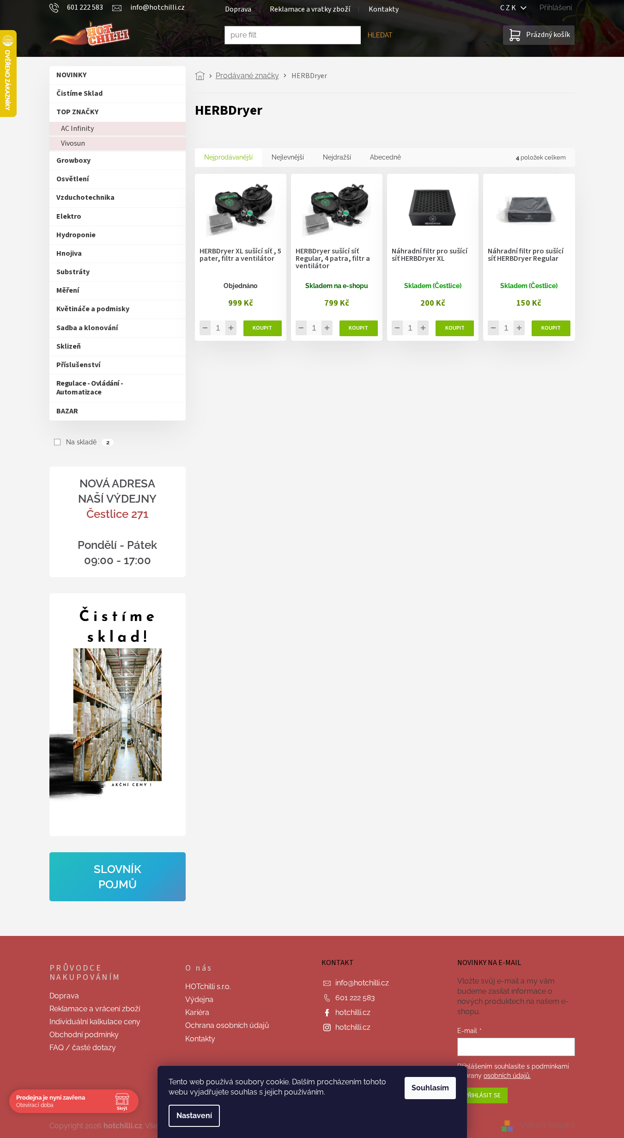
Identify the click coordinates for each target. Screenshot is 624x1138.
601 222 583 (355, 997)
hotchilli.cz (352, 1012)
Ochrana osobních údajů (227, 1025)
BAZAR (67, 411)
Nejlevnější (288, 157)
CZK (510, 8)
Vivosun (73, 143)
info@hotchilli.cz (362, 982)
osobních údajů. (507, 1075)
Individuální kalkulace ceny (94, 1021)
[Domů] (202, 76)
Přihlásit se (482, 1095)
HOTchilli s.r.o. (208, 986)
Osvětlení (72, 179)
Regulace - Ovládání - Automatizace (89, 387)
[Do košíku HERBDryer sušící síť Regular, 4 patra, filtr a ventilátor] (358, 328)
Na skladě (87, 442)
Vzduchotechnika (85, 197)
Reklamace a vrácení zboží (94, 1008)
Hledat (380, 35)
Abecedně (385, 157)
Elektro (68, 216)
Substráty (73, 272)
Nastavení (194, 1115)
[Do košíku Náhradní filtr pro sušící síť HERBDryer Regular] (551, 328)
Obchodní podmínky (84, 1034)
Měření (67, 290)
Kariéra (197, 1012)
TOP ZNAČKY (77, 112)
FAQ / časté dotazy (82, 1047)
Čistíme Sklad (79, 93)
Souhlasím (430, 1087)
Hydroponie (76, 235)
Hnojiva (69, 253)
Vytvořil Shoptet (547, 1125)
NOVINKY (71, 75)
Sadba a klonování (87, 328)
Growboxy (73, 160)
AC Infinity (77, 128)
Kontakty (384, 9)
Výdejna (199, 999)
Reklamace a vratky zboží (310, 9)
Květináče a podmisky (92, 309)
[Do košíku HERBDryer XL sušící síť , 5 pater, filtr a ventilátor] (262, 328)
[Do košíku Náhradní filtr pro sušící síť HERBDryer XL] (455, 328)
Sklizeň (68, 346)
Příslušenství (78, 365)
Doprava (238, 9)
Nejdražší (337, 157)
